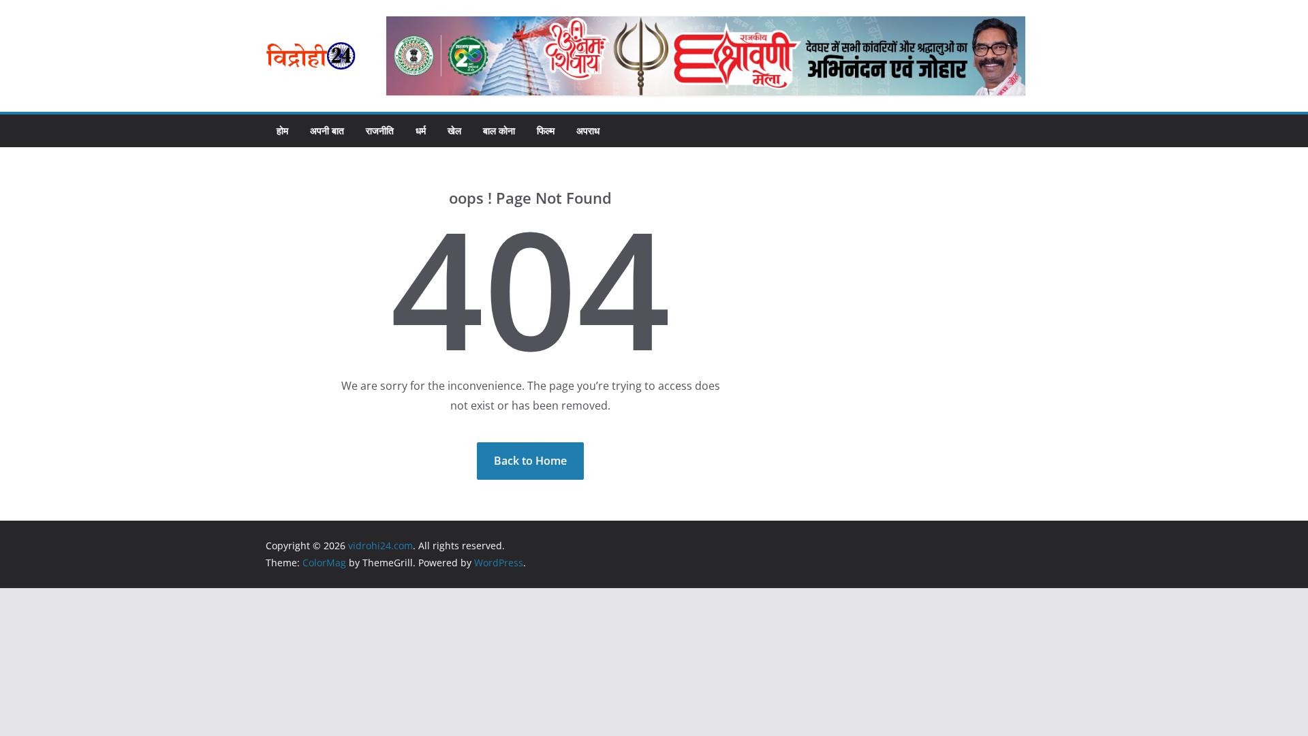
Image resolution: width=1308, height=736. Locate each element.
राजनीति (380, 130)
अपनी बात (327, 130)
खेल (454, 130)
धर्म (421, 130)
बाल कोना (499, 130)
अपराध (588, 130)
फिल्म (546, 130)
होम (282, 130)
